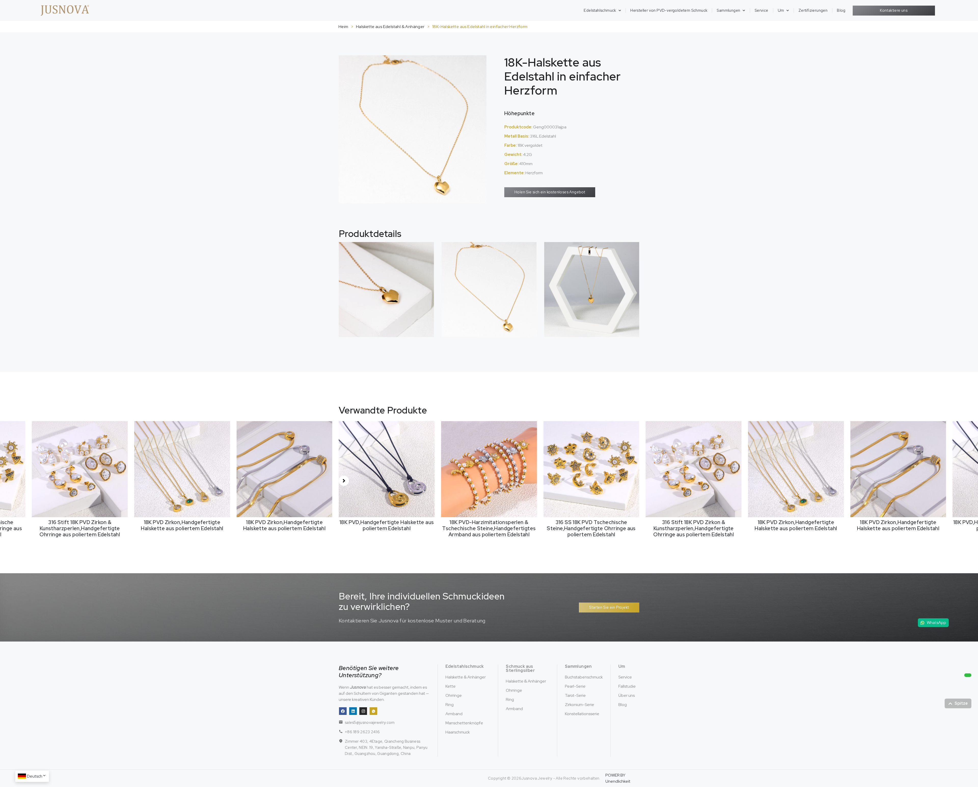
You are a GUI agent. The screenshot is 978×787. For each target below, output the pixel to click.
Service (761, 10)
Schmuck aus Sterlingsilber (520, 668)
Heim (343, 26)
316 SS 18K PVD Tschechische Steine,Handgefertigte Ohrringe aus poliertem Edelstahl (489, 528)
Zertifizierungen (812, 10)
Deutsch (34, 776)
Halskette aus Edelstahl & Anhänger (390, 26)
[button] (344, 481)
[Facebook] (343, 711)
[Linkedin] (353, 711)
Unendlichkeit (617, 781)
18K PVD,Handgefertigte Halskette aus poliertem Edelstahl (284, 525)
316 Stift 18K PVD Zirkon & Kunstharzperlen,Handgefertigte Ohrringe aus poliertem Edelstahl (591, 528)
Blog (841, 10)
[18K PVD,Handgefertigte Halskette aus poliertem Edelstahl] (284, 469)
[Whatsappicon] (373, 711)
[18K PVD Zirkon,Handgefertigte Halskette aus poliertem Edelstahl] (80, 469)
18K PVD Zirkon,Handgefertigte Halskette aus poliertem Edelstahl (80, 525)
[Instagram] (363, 711)
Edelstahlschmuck (600, 10)
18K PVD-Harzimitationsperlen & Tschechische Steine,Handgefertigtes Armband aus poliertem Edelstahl (386, 528)
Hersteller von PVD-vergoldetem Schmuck (668, 10)
